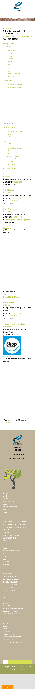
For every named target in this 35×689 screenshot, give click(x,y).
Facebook (11, 51)
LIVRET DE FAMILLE (9, 538)
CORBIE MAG (7, 512)
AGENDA (6, 629)
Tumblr (10, 59)
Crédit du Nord (7, 228)
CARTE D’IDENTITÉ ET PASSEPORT (14, 522)
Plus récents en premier (14, 85)
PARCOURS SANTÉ (9, 606)
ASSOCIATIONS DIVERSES (11, 614)
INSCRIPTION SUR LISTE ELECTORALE (15, 527)
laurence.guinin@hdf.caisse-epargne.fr (17, 220)
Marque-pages (9, 44)
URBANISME (7, 541)
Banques (7, 28)
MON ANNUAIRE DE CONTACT (13, 587)
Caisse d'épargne (8, 209)
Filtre (4, 141)
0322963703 (17, 34)
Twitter (10, 53)
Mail (9, 64)
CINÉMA (5, 603)
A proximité (10, 76)
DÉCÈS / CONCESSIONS (11, 535)
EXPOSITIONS (7, 600)
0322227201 (17, 182)
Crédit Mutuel (7, 174)
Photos (9, 68)
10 (9, 423)
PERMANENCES (8, 574)
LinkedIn (11, 61)
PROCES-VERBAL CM (10, 501)
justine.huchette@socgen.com (15, 201)
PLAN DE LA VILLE (9, 590)
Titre (8, 151)
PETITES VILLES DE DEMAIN (12, 642)
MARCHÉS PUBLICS (9, 640)
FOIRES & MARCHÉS (9, 577)
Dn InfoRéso (20, 669)
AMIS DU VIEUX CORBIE (10, 579)
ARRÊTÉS (6, 623)
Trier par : (8, 81)
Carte (8, 71)
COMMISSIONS (8, 499)
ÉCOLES (5, 556)
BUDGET (5, 504)
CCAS (5, 559)
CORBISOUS (7, 548)
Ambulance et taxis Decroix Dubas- (14, 324)
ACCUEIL (6, 493)
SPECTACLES (7, 598)
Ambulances (8, 327)
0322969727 (17, 198)
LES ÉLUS (6, 496)
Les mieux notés (12, 159)
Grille (11, 168)
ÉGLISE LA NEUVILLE (10, 582)
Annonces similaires (13, 74)
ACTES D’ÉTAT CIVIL (9, 530)
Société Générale (8, 190)
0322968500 (17, 335)
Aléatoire (9, 90)
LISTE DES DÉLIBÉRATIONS (12, 637)
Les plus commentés (13, 156)
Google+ (11, 56)
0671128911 (17, 217)
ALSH (5, 554)
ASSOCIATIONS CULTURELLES (13, 608)
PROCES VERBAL (8, 634)
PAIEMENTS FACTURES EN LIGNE (14, 524)
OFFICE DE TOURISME (10, 585)
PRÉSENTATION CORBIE (11, 507)
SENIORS (6, 564)
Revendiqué (10, 162)
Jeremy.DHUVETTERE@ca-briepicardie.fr (18, 36)
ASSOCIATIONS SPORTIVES (12, 611)
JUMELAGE (6, 509)
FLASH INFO (7, 631)
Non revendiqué (12, 164)
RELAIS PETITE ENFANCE (11, 551)
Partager (7, 46)
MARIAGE (6, 532)
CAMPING (6, 562)
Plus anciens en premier (14, 87)
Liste (6, 168)
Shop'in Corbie (7, 356)
